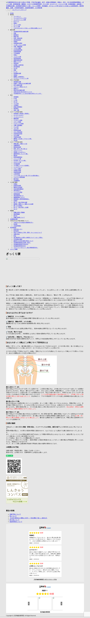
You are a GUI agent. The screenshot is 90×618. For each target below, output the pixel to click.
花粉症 (15, 75)
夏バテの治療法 (18, 205)
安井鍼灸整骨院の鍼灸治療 (21, 31)
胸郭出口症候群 (18, 187)
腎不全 (15, 215)
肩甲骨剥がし (17, 190)
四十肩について (14, 520)
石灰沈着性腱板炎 (18, 189)
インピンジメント (18, 117)
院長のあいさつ (18, 229)
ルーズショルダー (18, 115)
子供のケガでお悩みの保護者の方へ (23, 222)
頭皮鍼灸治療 (17, 73)
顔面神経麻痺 (17, 51)
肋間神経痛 (17, 194)
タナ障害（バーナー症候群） (22, 165)
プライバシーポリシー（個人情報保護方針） (26, 247)
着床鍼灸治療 (17, 81)
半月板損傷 (17, 164)
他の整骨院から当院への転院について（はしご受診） (28, 237)
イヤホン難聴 (17, 48)
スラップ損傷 (17, 122)
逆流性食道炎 (17, 40)
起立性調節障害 (18, 50)
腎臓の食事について (19, 217)
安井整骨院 (13, 227)
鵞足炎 (15, 155)
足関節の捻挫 (17, 170)
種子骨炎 (16, 179)
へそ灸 (15, 100)
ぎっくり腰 (17, 26)
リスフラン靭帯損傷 (19, 177)
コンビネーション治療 (20, 19)
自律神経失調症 (18, 43)
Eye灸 (15, 98)
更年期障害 (17, 66)
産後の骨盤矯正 (18, 107)
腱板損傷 (16, 118)
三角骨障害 (17, 174)
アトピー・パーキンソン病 (21, 78)
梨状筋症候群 (17, 147)
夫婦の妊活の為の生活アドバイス (23, 91)
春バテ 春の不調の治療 (20, 202)
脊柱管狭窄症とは (18, 195)
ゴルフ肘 (16, 128)
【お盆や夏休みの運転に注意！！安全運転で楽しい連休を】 (29, 518)
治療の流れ (17, 234)
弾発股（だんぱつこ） (20, 152)
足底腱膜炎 (17, 180)
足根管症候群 (17, 172)
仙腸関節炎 (17, 145)
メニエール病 (17, 56)
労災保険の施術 (18, 239)
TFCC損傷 (16, 135)
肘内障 (15, 224)
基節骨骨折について (16, 521)
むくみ (15, 71)
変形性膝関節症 (18, 157)
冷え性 (15, 68)
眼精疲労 (16, 35)
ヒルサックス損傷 (18, 123)
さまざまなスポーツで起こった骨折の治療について (28, 28)
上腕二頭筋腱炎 (18, 125)
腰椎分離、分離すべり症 (20, 143)
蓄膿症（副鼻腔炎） (19, 76)
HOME (12, 13)
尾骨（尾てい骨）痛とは (20, 148)
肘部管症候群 (17, 130)
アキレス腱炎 (17, 169)
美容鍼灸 (16, 97)
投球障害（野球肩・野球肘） (22, 113)
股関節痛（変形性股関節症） (22, 199)
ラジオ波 (16, 103)
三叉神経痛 (17, 53)
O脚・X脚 (16, 110)
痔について (13, 516)
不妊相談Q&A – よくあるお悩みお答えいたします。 (28, 93)
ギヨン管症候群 (18, 132)
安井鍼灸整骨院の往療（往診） (22, 242)
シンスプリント (18, 167)
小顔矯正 (16, 105)
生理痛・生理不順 (18, 65)
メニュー (9, 9)
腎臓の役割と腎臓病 (19, 212)
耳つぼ (15, 102)
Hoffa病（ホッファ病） (20, 160)
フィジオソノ (17, 16)
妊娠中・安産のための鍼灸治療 (22, 83)
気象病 (15, 41)
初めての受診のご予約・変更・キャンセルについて (28, 232)
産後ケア (16, 88)
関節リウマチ (17, 61)
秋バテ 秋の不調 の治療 (21, 207)
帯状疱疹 (16, 63)
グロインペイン (18, 150)
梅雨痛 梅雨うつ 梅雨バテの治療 (23, 204)
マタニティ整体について (20, 86)
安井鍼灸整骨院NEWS (20, 246)
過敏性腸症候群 (18, 60)
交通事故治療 (13, 219)
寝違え (15, 23)
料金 (15, 236)
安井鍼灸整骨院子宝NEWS (21, 244)
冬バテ (15, 209)
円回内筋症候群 (18, 133)
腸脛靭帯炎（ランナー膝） (21, 153)
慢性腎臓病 (17, 214)
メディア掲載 (13, 249)
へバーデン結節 (18, 192)
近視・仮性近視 (18, 38)
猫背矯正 (16, 108)
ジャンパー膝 (17, 158)
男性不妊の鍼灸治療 (19, 90)
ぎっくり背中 (17, 24)
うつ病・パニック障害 (20, 45)
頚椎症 (15, 184)
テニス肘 (16, 127)
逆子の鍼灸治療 (18, 85)
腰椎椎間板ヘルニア (19, 197)
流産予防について (15, 514)
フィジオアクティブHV (20, 18)
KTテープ (16, 21)
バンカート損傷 (18, 120)
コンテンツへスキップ (19, 9)
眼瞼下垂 (16, 36)
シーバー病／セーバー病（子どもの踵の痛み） (26, 175)
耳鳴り (15, 55)
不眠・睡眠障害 (18, 46)
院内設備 (16, 231)
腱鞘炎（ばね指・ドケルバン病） (23, 138)
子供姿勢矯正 (17, 225)
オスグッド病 (17, 162)
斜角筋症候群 (17, 185)
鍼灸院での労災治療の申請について (23, 241)
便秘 (15, 70)
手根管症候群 (17, 137)
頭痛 (15, 33)
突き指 (15, 140)
